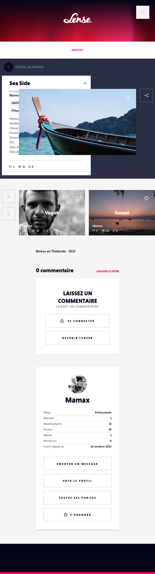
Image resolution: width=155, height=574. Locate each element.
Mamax (14, 95)
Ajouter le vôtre (108, 271)
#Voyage (17, 110)
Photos (77, 50)
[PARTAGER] (146, 95)
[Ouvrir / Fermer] (85, 83)
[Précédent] (8, 213)
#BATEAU (17, 103)
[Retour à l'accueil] (78, 18)
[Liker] (127, 97)
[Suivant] (8, 196)
